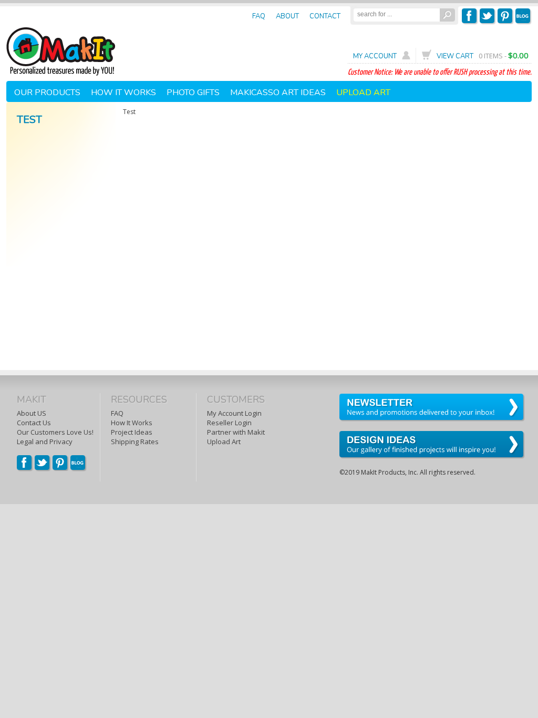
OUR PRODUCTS (47, 92)
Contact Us (34, 422)
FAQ (117, 413)
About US (31, 413)
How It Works (131, 422)
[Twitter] (488, 22)
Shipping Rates (135, 441)
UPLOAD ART (363, 92)
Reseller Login (229, 422)
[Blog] (78, 469)
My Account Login (234, 413)
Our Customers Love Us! (55, 432)
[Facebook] (470, 22)
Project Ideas (131, 432)
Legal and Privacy (45, 441)
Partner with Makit (236, 432)
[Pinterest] (506, 22)
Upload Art (224, 441)
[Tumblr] (523, 22)
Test (29, 119)
